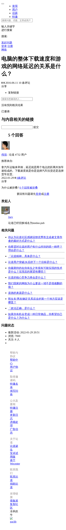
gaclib (13, 521)
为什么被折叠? (10, 187)
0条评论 (21, 177)
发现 (15, 6)
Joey (10, 217)
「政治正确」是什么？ (21, 308)
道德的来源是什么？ (20, 292)
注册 (10, 46)
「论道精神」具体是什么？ (24, 256)
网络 (4, 49)
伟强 (4, 154)
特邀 (15, 16)
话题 (15, 13)
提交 (36, 127)
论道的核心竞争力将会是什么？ (27, 277)
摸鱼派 (14, 500)
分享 (4, 86)
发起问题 (6, 42)
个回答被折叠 (28, 187)
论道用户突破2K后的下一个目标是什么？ (33, 262)
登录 (4, 46)
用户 (15, 9)
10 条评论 (24, 82)
